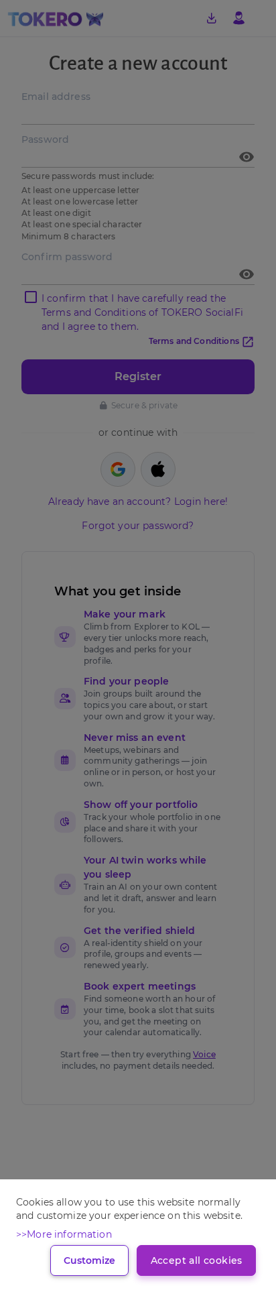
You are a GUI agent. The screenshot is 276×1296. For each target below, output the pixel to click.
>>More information (64, 1234)
